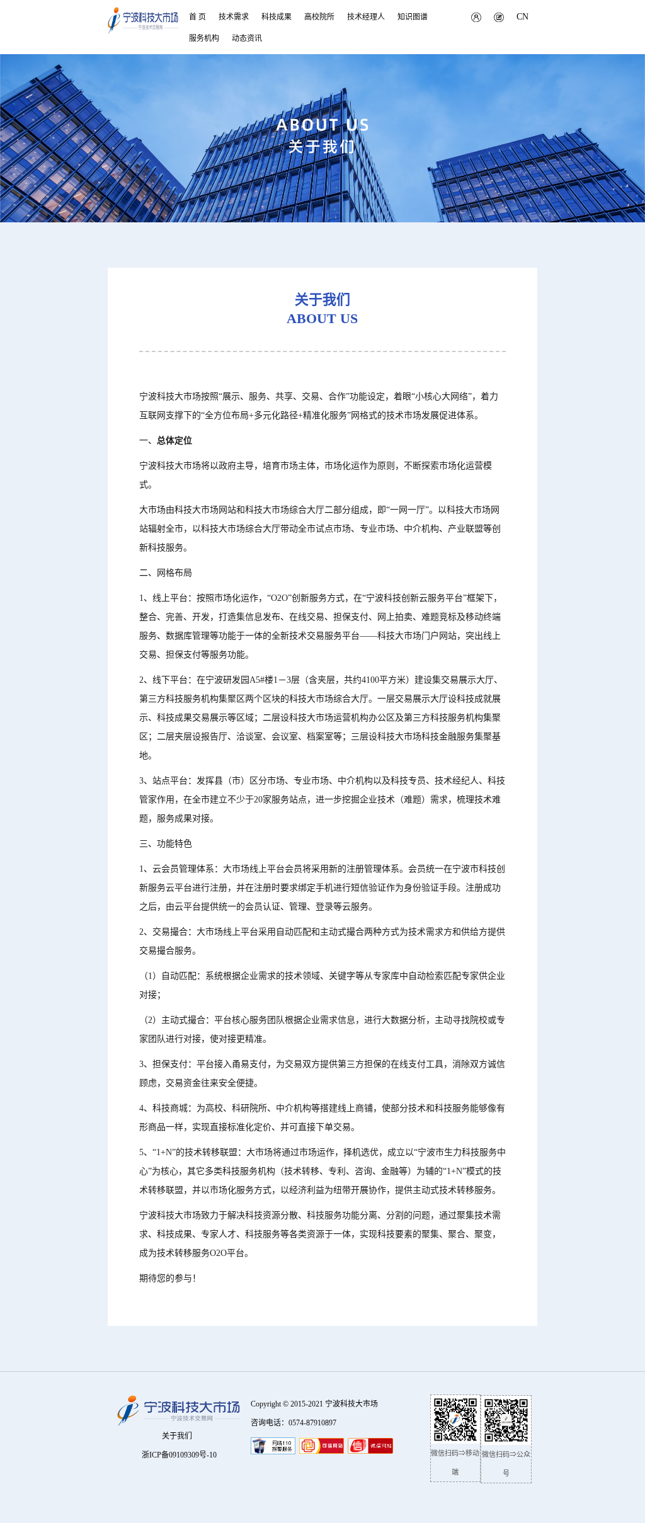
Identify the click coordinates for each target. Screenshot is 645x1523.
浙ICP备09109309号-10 (179, 1455)
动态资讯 (247, 38)
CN (522, 16)
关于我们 (177, 1436)
